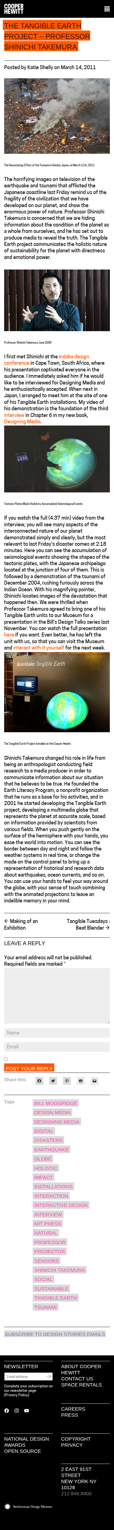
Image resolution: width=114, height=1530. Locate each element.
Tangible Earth (55, 1298)
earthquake (51, 1149)
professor (50, 1242)
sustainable (51, 1289)
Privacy (72, 1445)
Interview (48, 1214)
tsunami (45, 1307)
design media (52, 1112)
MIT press (47, 1224)
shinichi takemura (59, 1270)
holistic (45, 1168)
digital (43, 1131)
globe (42, 1159)
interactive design (61, 1205)
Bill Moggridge (55, 1103)
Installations (53, 1186)
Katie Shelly (40, 68)
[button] (107, 9)
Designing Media (22, 422)
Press (69, 1415)
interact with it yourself (38, 648)
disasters (48, 1140)
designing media (56, 1122)
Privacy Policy (16, 1395)
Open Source (22, 1451)
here (9, 635)
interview (14, 415)
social (43, 1279)
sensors (46, 1261)
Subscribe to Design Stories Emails (55, 1334)
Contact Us (77, 1378)
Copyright (76, 1439)
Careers (73, 1409)
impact (43, 1177)
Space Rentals (81, 1385)
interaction (51, 1196)
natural (45, 1233)
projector (49, 1251)
